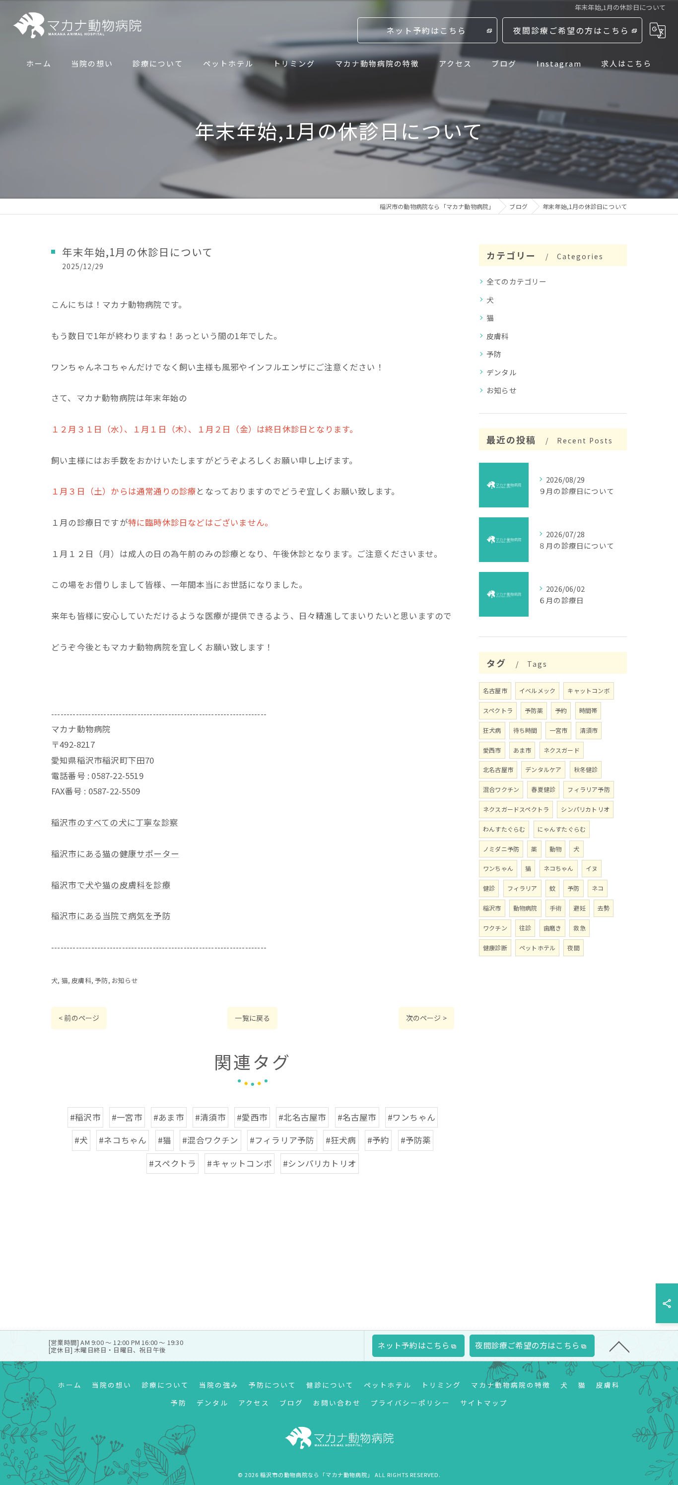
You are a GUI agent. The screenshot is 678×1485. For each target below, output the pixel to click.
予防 (101, 980)
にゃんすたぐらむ (562, 829)
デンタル (501, 372)
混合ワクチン (501, 789)
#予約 (378, 1140)
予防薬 (534, 710)
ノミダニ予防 (501, 849)
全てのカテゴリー (516, 281)
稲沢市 (492, 908)
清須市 (589, 730)
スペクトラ (498, 710)
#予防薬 (416, 1140)
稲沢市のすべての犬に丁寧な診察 (114, 822)
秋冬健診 (586, 769)
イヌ (592, 868)
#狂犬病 (341, 1140)
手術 (555, 908)
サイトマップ (484, 1403)
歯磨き (552, 927)
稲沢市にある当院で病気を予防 (111, 915)
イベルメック (537, 690)
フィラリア (522, 888)
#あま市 (168, 1117)
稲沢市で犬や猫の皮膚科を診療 (111, 885)
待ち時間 (525, 730)
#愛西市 (252, 1117)
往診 (525, 927)
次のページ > (426, 1018)
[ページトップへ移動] (619, 1346)
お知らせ (125, 980)
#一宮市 (127, 1117)
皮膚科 (81, 980)
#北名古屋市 (302, 1117)
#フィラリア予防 (282, 1140)
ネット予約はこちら (426, 30)
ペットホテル (537, 947)
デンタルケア (543, 769)
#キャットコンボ (239, 1163)
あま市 (522, 750)
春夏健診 (543, 789)
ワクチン (495, 927)
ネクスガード (561, 750)
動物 (555, 849)
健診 (489, 888)
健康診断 (495, 947)
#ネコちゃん (122, 1140)
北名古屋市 (498, 769)
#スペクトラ (172, 1163)
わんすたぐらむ (504, 829)
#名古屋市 (357, 1117)
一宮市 (558, 730)
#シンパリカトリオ (319, 1163)
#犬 (81, 1140)
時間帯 (588, 710)
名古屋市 (495, 690)
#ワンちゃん (411, 1117)
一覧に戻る (252, 1018)
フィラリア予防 (588, 789)
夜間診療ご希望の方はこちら (571, 30)
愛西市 (492, 750)
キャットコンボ (588, 690)
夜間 (573, 947)
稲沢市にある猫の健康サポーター (115, 853)
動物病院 (525, 908)
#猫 (164, 1140)
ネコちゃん (558, 868)
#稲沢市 (85, 1117)
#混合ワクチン (210, 1140)
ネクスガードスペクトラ (516, 809)
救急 (579, 927)
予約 (561, 710)
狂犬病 (492, 730)
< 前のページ (79, 1018)
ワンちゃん (498, 868)
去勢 (604, 908)
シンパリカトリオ (585, 809)
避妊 (579, 908)
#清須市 (210, 1117)
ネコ (598, 888)
